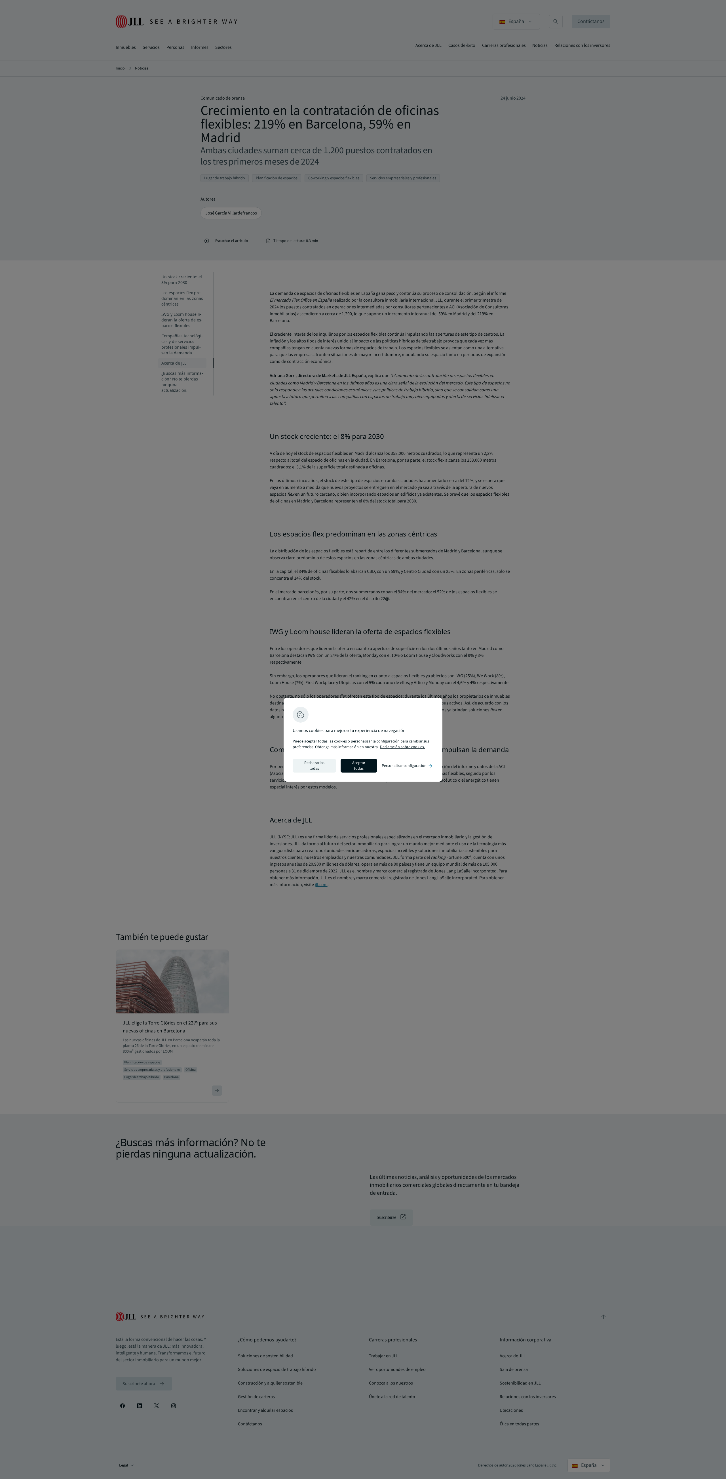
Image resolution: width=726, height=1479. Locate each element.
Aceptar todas (358, 765)
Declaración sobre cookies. (402, 747)
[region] (363, 740)
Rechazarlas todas (314, 765)
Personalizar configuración (407, 765)
